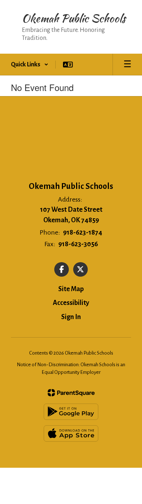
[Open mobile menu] (127, 64)
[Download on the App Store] (71, 433)
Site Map (71, 289)
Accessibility (71, 302)
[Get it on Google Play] (71, 412)
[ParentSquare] (71, 392)
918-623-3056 (78, 244)
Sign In (71, 317)
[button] (30, 64)
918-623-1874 (82, 232)
